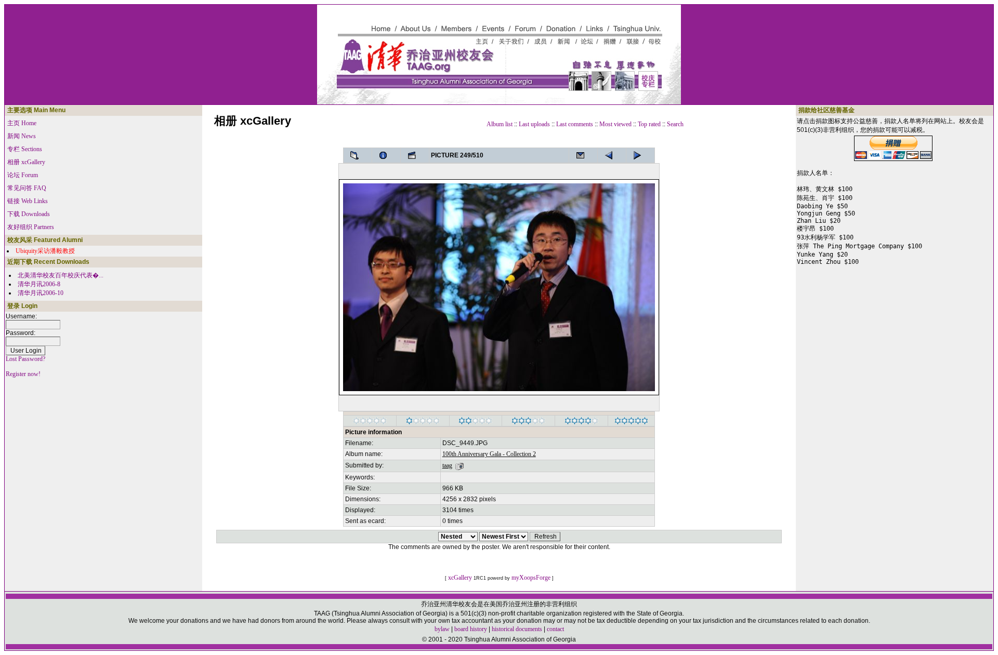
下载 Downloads (28, 214)
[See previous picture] (640, 155)
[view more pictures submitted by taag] (459, 465)
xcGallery (460, 577)
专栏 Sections (24, 149)
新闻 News (21, 136)
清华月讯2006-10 (40, 293)
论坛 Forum (22, 175)
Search (675, 124)
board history (470, 629)
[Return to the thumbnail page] (357, 155)
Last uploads (534, 124)
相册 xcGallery (26, 162)
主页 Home (21, 123)
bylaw (442, 629)
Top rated (649, 124)
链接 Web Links (27, 201)
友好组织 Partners (30, 227)
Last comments (574, 124)
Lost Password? (25, 359)
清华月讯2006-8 (39, 284)
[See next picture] (611, 155)
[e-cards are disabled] (583, 155)
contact (555, 629)
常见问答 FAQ (26, 188)
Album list (500, 124)
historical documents (517, 629)
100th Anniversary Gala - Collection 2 (489, 454)
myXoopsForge (530, 577)
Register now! (23, 374)
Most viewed (615, 124)
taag (447, 465)
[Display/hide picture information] (386, 155)
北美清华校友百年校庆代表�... (60, 275)
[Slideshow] (414, 155)
